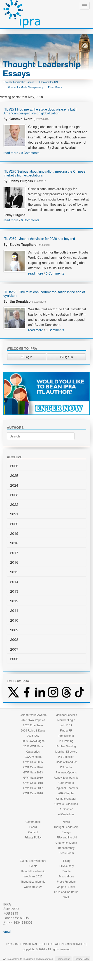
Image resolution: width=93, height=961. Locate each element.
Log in (28, 357)
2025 (14, 475)
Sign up (68, 357)
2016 (14, 562)
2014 (14, 581)
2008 (14, 639)
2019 (14, 533)
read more (10, 152)
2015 (14, 572)
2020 (14, 523)
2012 (14, 601)
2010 (14, 620)
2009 (14, 630)
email (7, 931)
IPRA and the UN (48, 82)
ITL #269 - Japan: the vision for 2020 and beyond (39, 238)
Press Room (55, 87)
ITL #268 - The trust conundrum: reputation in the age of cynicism (44, 293)
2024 (14, 485)
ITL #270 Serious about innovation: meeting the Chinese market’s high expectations (44, 173)
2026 (14, 465)
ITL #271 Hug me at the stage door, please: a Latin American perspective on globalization (40, 111)
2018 (14, 543)
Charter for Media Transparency (25, 87)
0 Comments (30, 152)
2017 (14, 552)
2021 (14, 514)
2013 (14, 591)
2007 (14, 649)
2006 (14, 658)
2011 (14, 610)
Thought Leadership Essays (18, 82)
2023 (14, 494)
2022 (14, 504)
